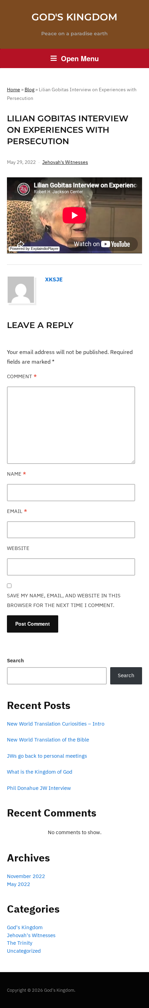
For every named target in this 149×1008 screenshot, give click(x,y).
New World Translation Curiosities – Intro (55, 723)
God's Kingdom (74, 17)
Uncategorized (24, 951)
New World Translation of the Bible (48, 739)
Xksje (54, 279)
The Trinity (19, 943)
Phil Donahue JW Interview (39, 788)
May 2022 (18, 884)
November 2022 (26, 876)
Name (16, 473)
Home (13, 89)
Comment (22, 376)
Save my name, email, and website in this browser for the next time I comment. (64, 600)
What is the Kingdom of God (39, 771)
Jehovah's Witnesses (65, 162)
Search (15, 660)
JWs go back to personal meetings (47, 756)
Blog (29, 89)
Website (18, 548)
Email (17, 511)
